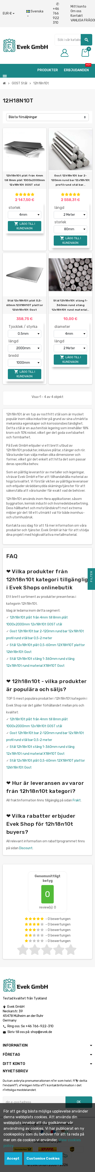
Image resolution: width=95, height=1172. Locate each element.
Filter (91, 576)
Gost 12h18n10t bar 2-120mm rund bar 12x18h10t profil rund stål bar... (70, 180)
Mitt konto (78, 7)
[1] (16, 194)
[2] (20, 194)
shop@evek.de (41, 1032)
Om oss (76, 11)
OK (79, 1102)
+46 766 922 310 (56, 13)
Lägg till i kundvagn (24, 225)
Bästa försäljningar (23, 117)
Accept (13, 1159)
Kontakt (77, 16)
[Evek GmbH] (25, 45)
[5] (32, 194)
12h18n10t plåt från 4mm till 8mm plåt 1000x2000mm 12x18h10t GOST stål (24, 180)
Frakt (77, 800)
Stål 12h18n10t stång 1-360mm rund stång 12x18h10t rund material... (70, 305)
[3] (24, 194)
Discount (26, 848)
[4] (28, 194)
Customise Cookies (43, 1159)
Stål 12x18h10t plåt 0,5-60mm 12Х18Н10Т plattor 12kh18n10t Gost (24, 305)
